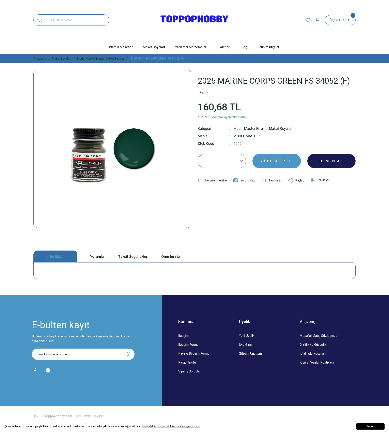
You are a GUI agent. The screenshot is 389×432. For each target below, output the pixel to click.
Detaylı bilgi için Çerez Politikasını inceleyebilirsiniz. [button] (171, 426)
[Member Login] (317, 20)
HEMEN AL (331, 161)
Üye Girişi (245, 345)
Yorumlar (97, 256)
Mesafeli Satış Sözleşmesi (319, 336)
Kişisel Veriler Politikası (317, 362)
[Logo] (194, 20)
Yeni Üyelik (246, 336)
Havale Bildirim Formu (193, 353)
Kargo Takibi (187, 362)
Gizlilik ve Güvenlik (313, 345)
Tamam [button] (370, 426)
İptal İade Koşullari (313, 353)
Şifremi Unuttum (250, 353)
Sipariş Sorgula (189, 371)
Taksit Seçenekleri (133, 256)
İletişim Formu (188, 345)
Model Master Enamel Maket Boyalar (262, 128)
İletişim (183, 336)
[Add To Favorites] (212, 180)
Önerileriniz (170, 256)
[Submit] (127, 354)
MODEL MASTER (246, 136)
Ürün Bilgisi (55, 256)
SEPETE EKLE (276, 161)
